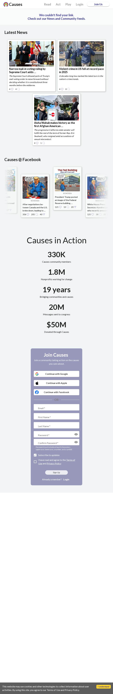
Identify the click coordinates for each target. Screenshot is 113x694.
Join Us (98, 4)
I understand (103, 687)
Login (66, 479)
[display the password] (76, 434)
